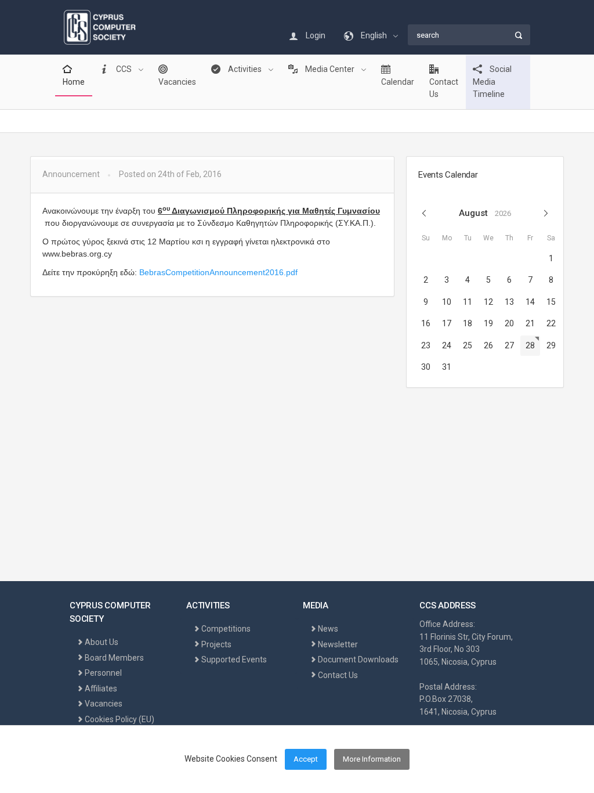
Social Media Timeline (492, 81)
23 (425, 345)
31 (446, 367)
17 (446, 323)
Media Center (329, 69)
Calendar (397, 81)
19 (488, 323)
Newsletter (338, 644)
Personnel (103, 672)
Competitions (226, 628)
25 (467, 345)
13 (509, 302)
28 (530, 345)
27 (509, 345)
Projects (216, 644)
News (328, 628)
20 (509, 323)
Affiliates (101, 688)
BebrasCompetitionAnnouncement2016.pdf (218, 272)
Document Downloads (358, 659)
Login (314, 35)
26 (488, 345)
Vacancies (177, 81)
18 (467, 323)
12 (488, 302)
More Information (372, 759)
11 (467, 302)
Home (74, 81)
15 (551, 302)
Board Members (114, 657)
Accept (306, 759)
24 (446, 345)
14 (530, 302)
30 (425, 367)
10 (446, 302)
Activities (244, 69)
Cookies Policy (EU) (119, 719)
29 (551, 345)
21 (530, 323)
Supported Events (234, 659)
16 (425, 323)
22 (551, 323)
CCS (123, 69)
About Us (101, 642)
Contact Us (443, 88)
